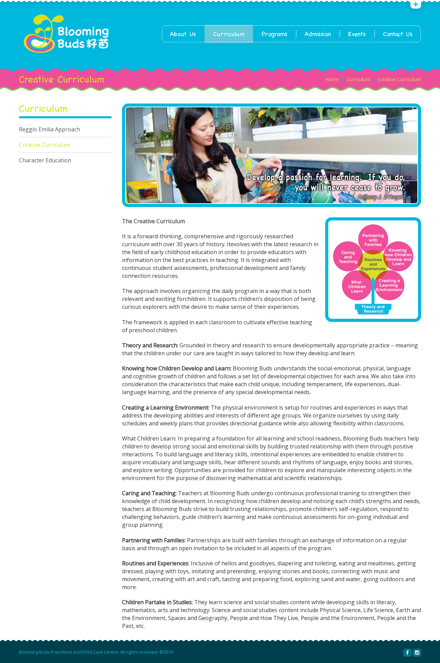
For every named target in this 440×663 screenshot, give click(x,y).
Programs (274, 34)
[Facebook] (407, 653)
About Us (183, 34)
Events (357, 34)
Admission (318, 34)
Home (332, 79)
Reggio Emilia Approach (49, 129)
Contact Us (397, 34)
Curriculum (228, 34)
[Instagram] (417, 653)
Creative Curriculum (44, 145)
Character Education (45, 160)
